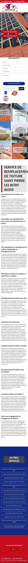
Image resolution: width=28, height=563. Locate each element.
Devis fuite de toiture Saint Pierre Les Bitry (14, 494)
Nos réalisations (10, 31)
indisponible (7, 1)
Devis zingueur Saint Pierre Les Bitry (14, 513)
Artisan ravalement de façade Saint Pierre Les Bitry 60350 (14, 521)
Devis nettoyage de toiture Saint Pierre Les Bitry (14, 509)
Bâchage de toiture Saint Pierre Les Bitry (14, 478)
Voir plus (14, 549)
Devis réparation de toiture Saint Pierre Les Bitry (14, 502)
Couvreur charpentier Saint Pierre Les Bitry (14, 481)
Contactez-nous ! (10, 36)
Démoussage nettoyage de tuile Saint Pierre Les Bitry (14, 486)
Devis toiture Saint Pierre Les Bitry (14, 505)
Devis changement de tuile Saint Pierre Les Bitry (14, 490)
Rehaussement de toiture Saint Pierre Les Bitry (14, 474)
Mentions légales (22, 560)
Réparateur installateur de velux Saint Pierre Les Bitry (14, 469)
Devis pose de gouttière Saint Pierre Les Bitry (14, 498)
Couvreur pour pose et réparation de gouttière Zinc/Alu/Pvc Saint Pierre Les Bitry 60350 (14, 526)
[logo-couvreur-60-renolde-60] (10, 7)
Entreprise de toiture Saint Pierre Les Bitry (14, 516)
